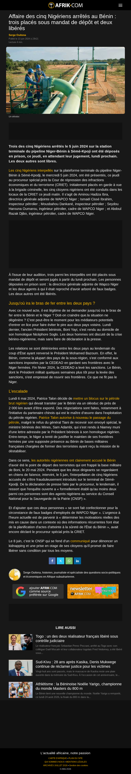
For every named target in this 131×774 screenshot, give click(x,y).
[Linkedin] (77, 560)
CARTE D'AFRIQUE (57, 758)
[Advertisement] (65, 131)
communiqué (80, 541)
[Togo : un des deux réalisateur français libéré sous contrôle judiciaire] (21, 642)
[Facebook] (52, 560)
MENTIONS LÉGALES (76, 762)
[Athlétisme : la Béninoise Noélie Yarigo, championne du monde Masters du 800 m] (21, 690)
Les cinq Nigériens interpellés (31, 170)
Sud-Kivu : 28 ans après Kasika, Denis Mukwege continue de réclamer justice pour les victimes (76, 664)
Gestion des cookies (78, 765)
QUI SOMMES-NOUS (54, 762)
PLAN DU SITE (76, 758)
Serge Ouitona (17, 35)
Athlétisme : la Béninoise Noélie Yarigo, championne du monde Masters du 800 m (79, 686)
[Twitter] (60, 560)
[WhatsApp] (69, 560)
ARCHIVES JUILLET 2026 (55, 765)
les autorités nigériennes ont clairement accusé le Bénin (73, 460)
